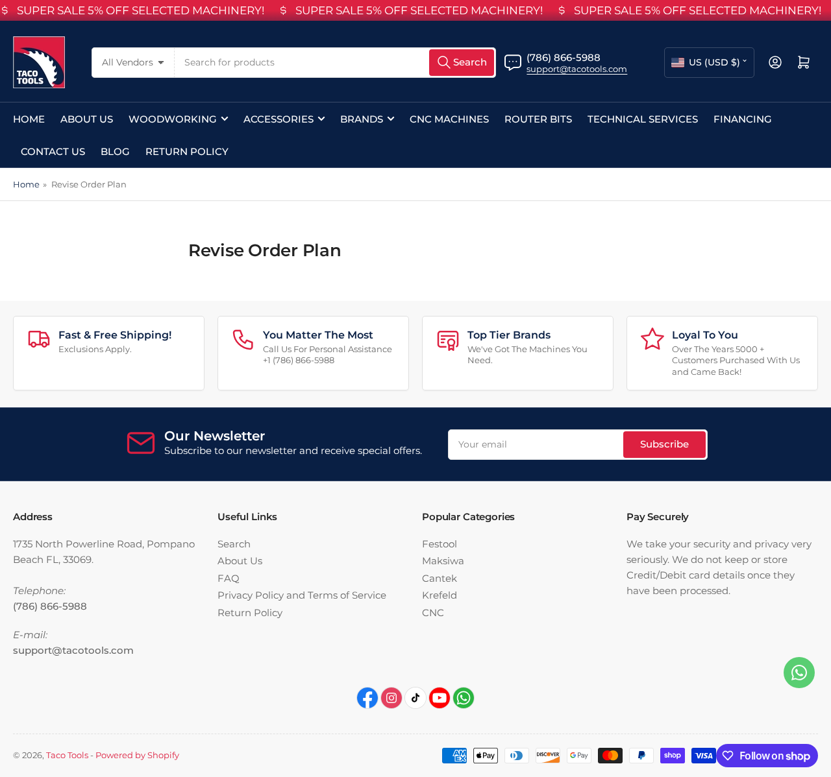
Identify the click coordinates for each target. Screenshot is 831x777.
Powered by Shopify (137, 755)
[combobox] (335, 62)
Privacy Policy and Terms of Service (301, 595)
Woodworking (173, 119)
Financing (742, 119)
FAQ (228, 578)
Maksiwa (443, 561)
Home (29, 119)
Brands (361, 119)
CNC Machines (449, 119)
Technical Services (643, 119)
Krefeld (439, 595)
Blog (115, 151)
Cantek (439, 578)
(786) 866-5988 (564, 57)
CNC (433, 612)
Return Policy (187, 151)
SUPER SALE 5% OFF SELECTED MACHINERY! (140, 10)
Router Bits (538, 119)
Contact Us (53, 151)
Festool (439, 544)
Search (234, 544)
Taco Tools (67, 755)
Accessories (278, 119)
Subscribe (664, 444)
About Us (86, 119)
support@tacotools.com (577, 69)
